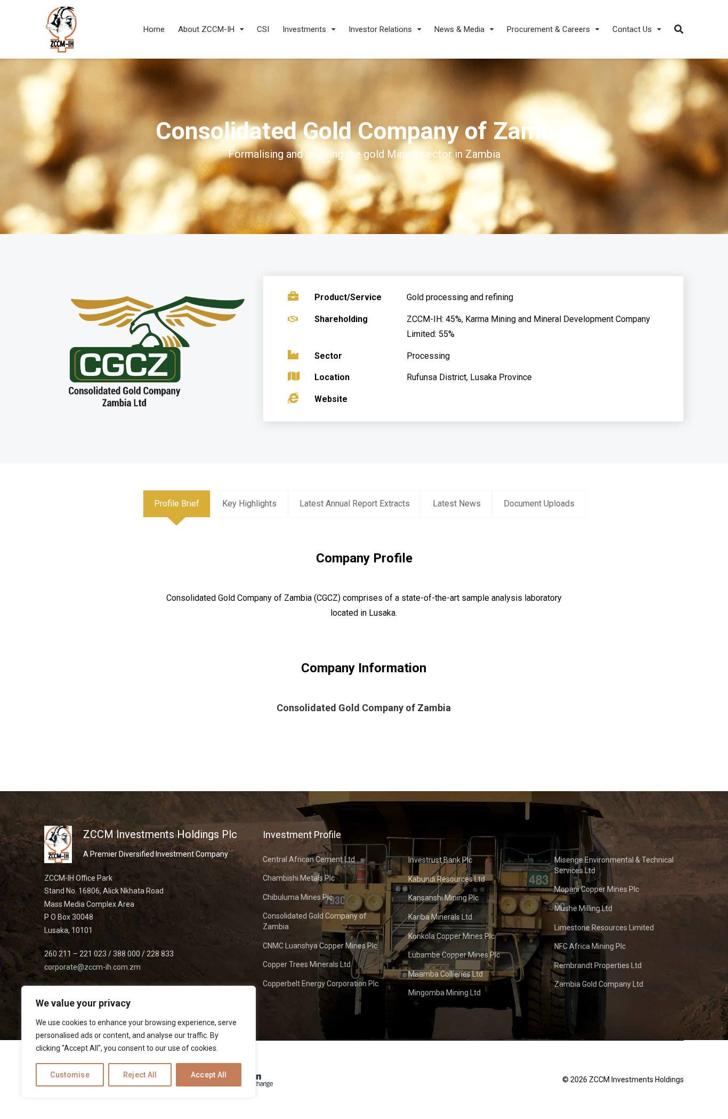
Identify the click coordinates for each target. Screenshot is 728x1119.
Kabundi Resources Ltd (446, 879)
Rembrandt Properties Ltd (598, 965)
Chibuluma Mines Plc (298, 897)
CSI (263, 29)
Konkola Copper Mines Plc (451, 936)
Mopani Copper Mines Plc (596, 889)
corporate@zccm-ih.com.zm (92, 967)
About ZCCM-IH (206, 29)
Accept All (209, 1074)
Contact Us (632, 29)
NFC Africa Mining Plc (590, 946)
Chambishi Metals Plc (299, 878)
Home (154, 29)
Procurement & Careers (548, 29)
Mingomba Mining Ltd (444, 992)
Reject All (140, 1074)
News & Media (459, 29)
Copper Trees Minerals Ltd (307, 964)
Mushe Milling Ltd (583, 908)
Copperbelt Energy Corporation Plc (320, 983)
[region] (138, 1042)
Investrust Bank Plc (440, 860)
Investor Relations (380, 29)
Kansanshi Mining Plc (443, 897)
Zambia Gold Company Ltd (598, 984)
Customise (70, 1074)
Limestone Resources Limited (604, 927)
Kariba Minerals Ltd (440, 917)
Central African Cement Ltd (309, 859)
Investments (304, 29)
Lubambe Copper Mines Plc (454, 955)
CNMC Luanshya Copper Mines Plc (320, 945)
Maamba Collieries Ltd (445, 974)
